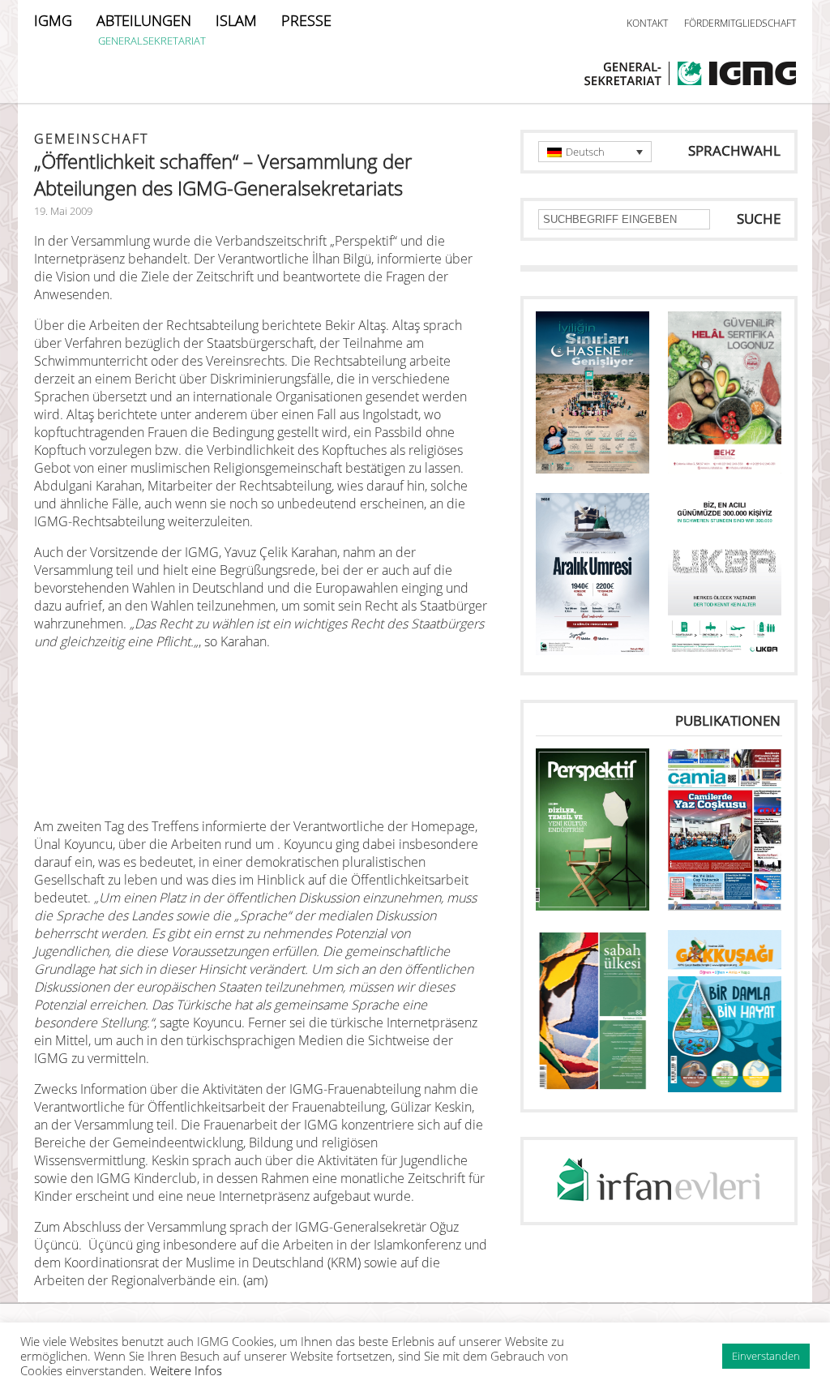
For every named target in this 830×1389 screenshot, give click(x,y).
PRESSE (306, 20)
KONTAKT (647, 23)
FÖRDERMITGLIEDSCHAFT (740, 23)
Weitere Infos (186, 1370)
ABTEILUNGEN (143, 20)
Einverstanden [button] (766, 1355)
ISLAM (236, 20)
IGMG (53, 20)
